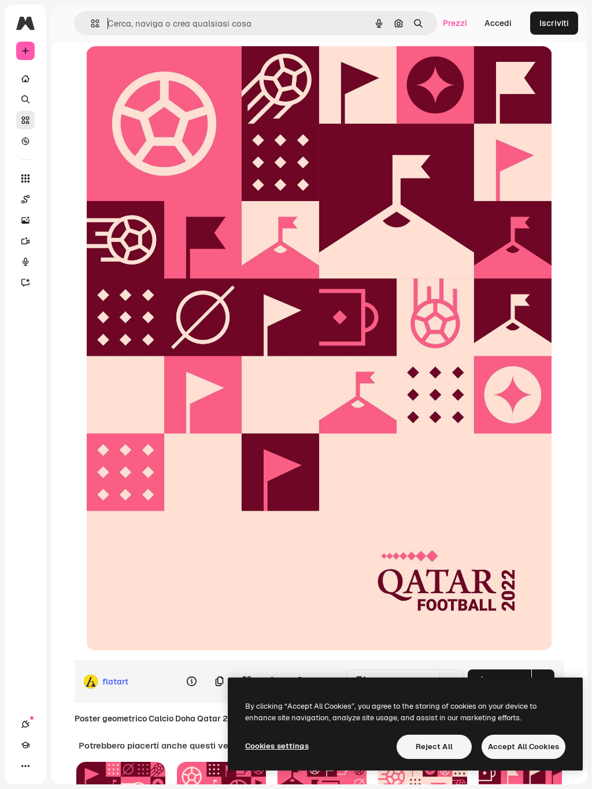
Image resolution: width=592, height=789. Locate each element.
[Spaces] (25, 199)
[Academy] (25, 745)
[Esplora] (25, 141)
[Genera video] (25, 241)
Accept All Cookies (523, 746)
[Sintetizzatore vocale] (25, 261)
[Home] (25, 78)
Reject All (434, 746)
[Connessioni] (25, 724)
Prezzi (455, 23)
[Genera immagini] (25, 220)
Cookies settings (277, 746)
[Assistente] (25, 282)
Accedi (498, 23)
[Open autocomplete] (90, 23)
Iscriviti (554, 23)
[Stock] (25, 120)
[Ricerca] (25, 99)
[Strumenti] (25, 178)
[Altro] (25, 766)
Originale (162, 67)
